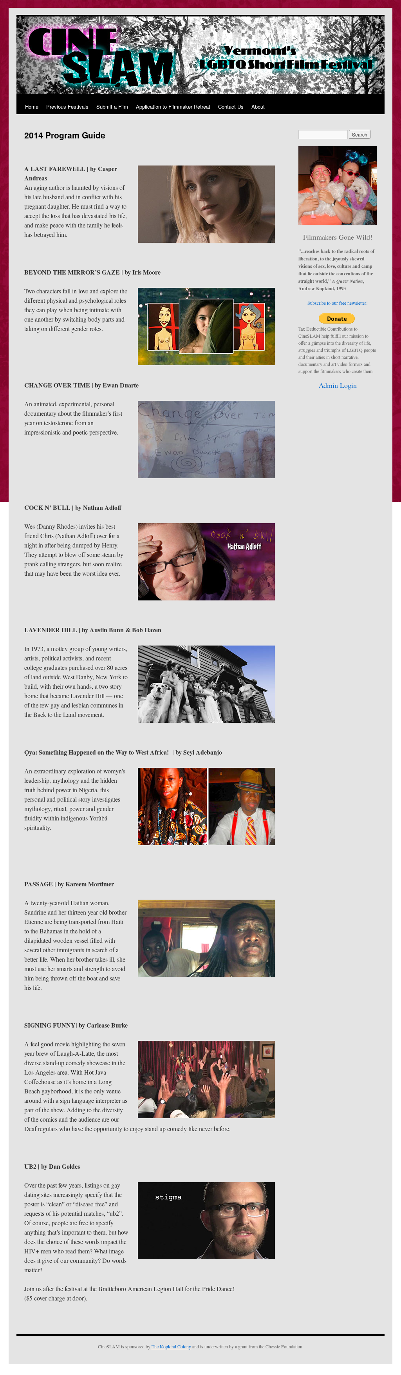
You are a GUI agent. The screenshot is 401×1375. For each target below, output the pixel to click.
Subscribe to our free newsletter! (337, 303)
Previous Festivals (67, 106)
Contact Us (231, 106)
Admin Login (338, 385)
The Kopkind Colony (171, 1346)
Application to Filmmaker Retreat (173, 106)
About (258, 106)
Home (31, 106)
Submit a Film (112, 106)
